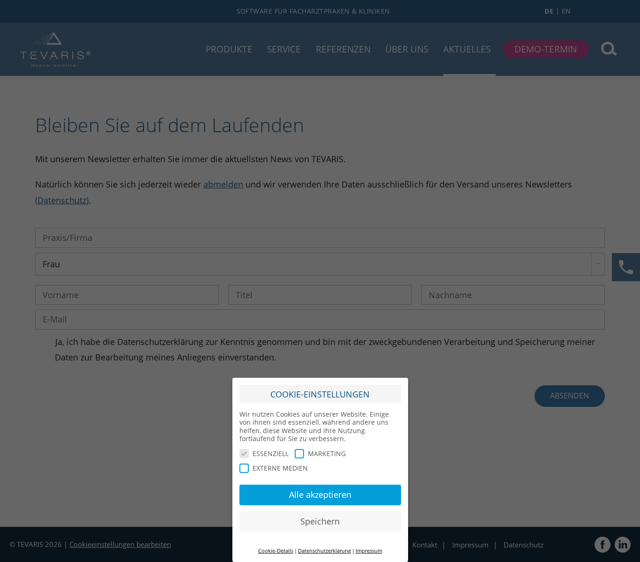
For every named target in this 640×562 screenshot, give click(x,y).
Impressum (369, 550)
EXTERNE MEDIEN (280, 468)
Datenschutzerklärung (324, 550)
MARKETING (327, 453)
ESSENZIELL (271, 453)
